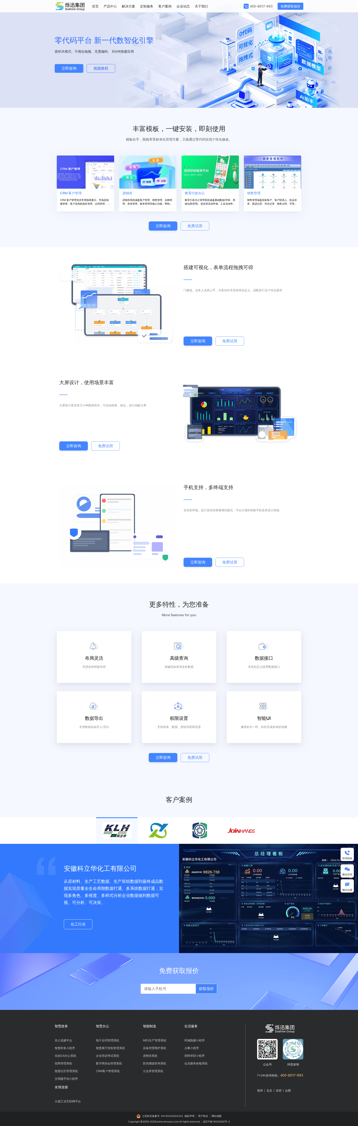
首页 (95, 6)
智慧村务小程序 (65, 1048)
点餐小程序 (191, 1048)
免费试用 (194, 226)
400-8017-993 (261, 6)
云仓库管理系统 (153, 1071)
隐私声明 (190, 1115)
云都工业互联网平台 (68, 1101)
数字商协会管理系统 (109, 1063)
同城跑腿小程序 (194, 1040)
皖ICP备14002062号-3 (216, 1121)
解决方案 (128, 6)
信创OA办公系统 (65, 1055)
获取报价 (206, 988)
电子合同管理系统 (107, 1040)
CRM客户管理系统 (108, 1071)
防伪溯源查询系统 (154, 1063)
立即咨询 (69, 68)
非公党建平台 (63, 1040)
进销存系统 (150, 1055)
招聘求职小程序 (194, 1055)
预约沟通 (347, 890)
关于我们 (201, 6)
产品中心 (110, 6)
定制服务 (146, 6)
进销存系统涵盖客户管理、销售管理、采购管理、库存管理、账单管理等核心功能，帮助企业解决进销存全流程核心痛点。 (147, 202)
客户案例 (165, 6)
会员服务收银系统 (196, 1063)
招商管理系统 (63, 1063)
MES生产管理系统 (154, 1040)
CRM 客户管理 (71, 193)
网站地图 (216, 1115)
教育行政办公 (195, 193)
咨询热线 (347, 858)
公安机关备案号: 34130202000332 (162, 1115)
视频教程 (100, 68)
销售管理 (253, 193)
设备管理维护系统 (154, 1048)
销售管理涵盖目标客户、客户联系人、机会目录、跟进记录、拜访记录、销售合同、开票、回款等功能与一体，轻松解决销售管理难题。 (272, 202)
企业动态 (183, 6)
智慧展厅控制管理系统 (110, 1048)
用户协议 (203, 1115)
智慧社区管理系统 (66, 1071)
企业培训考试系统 (107, 1055)
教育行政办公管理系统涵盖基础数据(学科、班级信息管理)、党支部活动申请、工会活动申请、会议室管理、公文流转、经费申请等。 (210, 202)
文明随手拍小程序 (66, 1078)
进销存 (127, 193)
